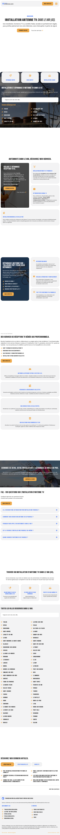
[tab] (7, 764)
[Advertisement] (30, 53)
